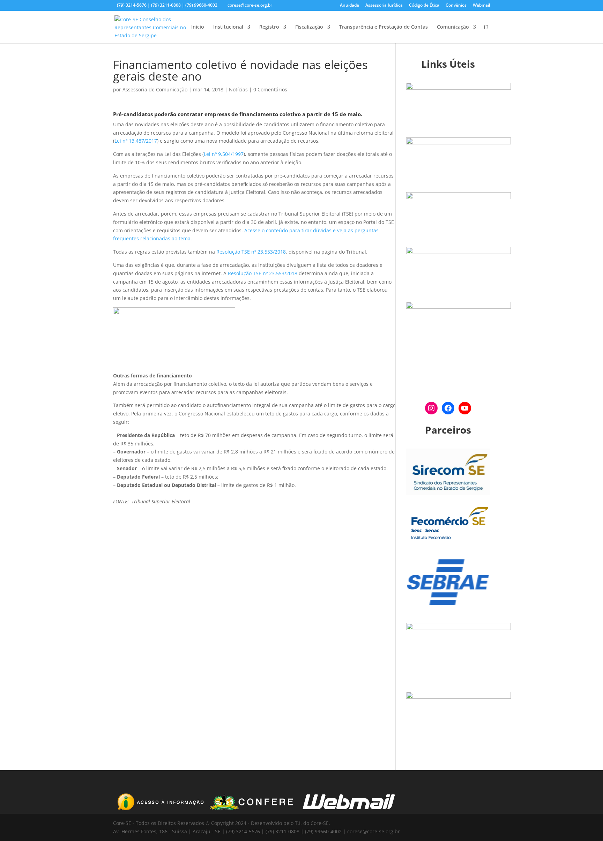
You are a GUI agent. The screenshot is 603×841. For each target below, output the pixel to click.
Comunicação (453, 27)
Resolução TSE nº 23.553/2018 (251, 251)
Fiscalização (309, 27)
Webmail (481, 5)
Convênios (456, 5)
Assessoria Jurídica (384, 5)
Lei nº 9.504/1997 (224, 154)
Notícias (238, 89)
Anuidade (349, 5)
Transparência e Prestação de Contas (383, 27)
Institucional (228, 27)
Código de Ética (424, 5)
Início (197, 27)
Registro (269, 27)
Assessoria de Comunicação (154, 89)
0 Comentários (270, 89)
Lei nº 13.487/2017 (135, 140)
